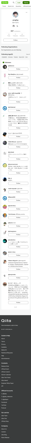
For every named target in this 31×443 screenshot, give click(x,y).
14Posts (8, 35)
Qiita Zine (4, 418)
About (3, 338)
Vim (26, 57)
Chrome (10, 57)
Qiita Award (4, 380)
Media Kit (4, 350)
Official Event (5, 369)
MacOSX (21, 57)
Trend (4, 6)
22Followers (22, 35)
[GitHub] (14, 26)
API (2, 386)
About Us (4, 429)
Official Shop (5, 421)
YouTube (3, 405)
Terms (3, 341)
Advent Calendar (6, 374)
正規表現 (4, 57)
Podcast (3, 408)
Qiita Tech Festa (5, 377)
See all (28, 54)
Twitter (16, 57)
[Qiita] (4, 2)
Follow (15, 40)
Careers (3, 431)
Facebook (4, 402)
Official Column (5, 372)
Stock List (11, 6)
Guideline (4, 347)
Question (18, 6)
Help (2, 355)
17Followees (15, 35)
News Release (5, 437)
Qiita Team (4, 415)
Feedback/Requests (7, 352)
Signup (26, 2)
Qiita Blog (4, 434)
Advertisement (5, 358)
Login (19, 2)
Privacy (3, 344)
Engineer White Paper (7, 383)
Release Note (5, 366)
